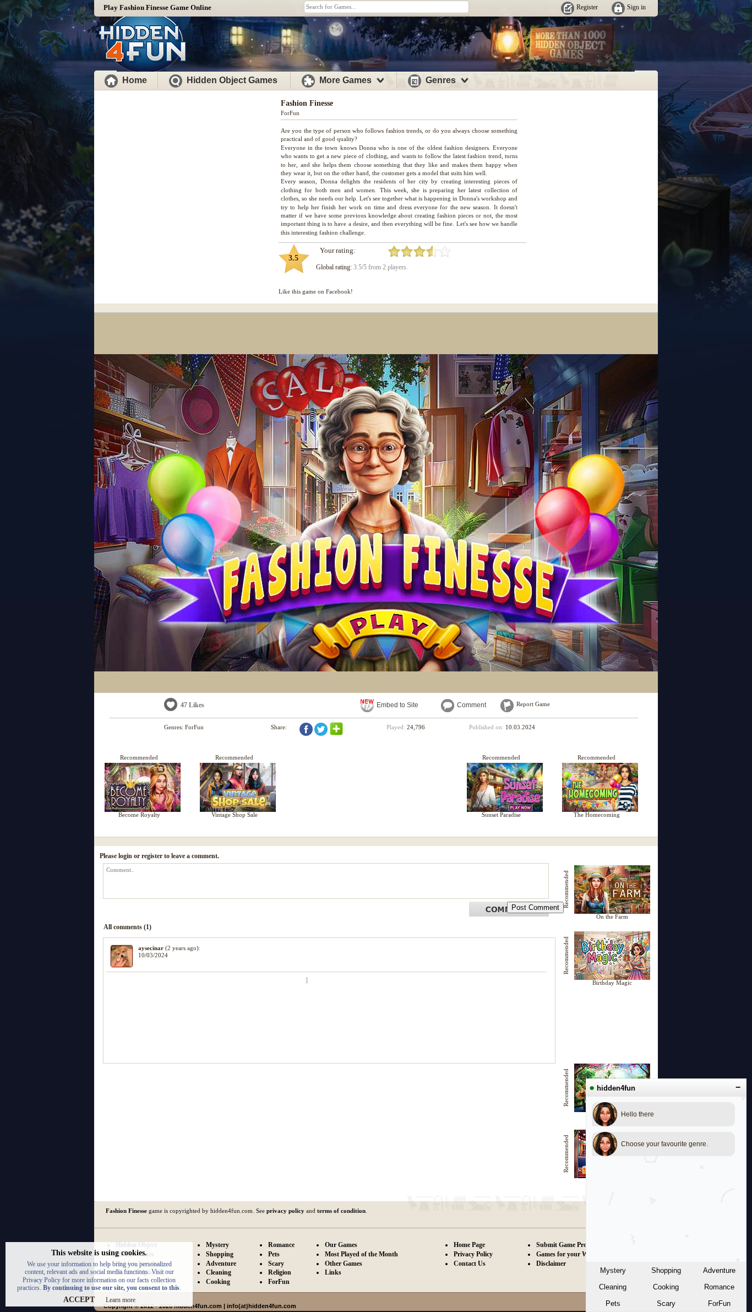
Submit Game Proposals (570, 1245)
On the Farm (612, 916)
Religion (279, 1272)
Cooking (666, 1287)
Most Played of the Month (361, 1254)
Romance (719, 1287)
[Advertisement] (187, 169)
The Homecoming (597, 814)
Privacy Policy (473, 1254)
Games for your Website (570, 1254)
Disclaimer (551, 1263)
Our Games (341, 1245)
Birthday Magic (612, 982)
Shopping (666, 1270)
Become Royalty (139, 814)
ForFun (719, 1303)
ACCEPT (79, 1299)
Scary (666, 1303)
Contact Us (470, 1263)
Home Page (469, 1245)
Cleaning (612, 1287)
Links (333, 1272)
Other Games (343, 1263)
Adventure (719, 1270)
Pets (613, 1303)
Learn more (120, 1300)
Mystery (613, 1270)
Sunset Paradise (501, 814)
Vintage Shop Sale (234, 814)
